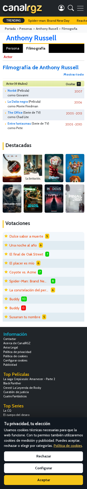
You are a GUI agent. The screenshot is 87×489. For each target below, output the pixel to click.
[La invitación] (33, 168)
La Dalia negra (18, 101)
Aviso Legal (10, 347)
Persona (12, 48)
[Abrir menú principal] (80, 8)
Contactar (9, 339)
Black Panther (12, 383)
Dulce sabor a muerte (26, 236)
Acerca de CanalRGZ (17, 343)
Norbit (12, 90)
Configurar (43, 468)
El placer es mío (21, 263)
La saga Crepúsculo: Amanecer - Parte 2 (29, 379)
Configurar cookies (15, 360)
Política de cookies (15, 356)
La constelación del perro (29, 290)
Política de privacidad (17, 352)
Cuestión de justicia (16, 392)
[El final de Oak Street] (75, 198)
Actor (8, 57)
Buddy (14, 299)
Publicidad (10, 364)
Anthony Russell (31, 37)
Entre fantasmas (19, 123)
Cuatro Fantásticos (15, 396)
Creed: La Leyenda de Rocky (22, 387)
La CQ (7, 410)
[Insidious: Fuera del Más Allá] (54, 198)
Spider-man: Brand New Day (49, 21)
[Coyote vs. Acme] (12, 168)
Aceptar (43, 480)
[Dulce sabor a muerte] (54, 168)
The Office (15, 112)
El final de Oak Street (26, 254)
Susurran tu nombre (24, 317)
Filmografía (35, 48)
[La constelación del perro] (12, 198)
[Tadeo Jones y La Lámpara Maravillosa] (75, 168)
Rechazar (43, 456)
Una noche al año (23, 245)
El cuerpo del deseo (16, 415)
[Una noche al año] (33, 198)
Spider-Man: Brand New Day (29, 281)
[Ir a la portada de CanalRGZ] (22, 8)
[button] (71, 9)
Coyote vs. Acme (22, 272)
